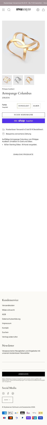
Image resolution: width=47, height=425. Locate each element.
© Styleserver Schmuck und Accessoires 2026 (18, 407)
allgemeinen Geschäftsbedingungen (13, 380)
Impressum (6, 323)
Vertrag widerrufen (10, 337)
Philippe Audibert (8, 89)
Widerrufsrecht (8, 310)
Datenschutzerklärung (11, 319)
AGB (4, 314)
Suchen (5, 332)
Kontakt (5, 328)
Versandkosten (8, 305)
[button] (9, 10)
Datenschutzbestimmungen (36, 380)
